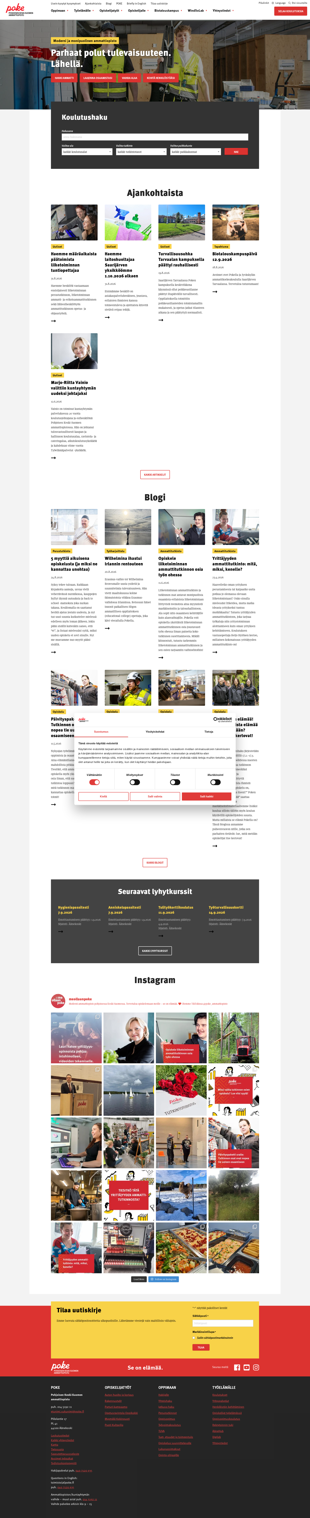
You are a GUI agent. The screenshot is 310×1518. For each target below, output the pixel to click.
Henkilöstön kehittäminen (228, 1407)
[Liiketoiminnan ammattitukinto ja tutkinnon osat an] (181, 1038)
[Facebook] (238, 1367)
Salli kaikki (206, 796)
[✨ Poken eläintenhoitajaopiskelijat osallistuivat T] (129, 1143)
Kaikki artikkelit (155, 475)
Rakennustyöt (113, 1401)
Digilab (216, 1437)
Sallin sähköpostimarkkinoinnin (215, 1338)
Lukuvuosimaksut (169, 1449)
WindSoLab (196, 10)
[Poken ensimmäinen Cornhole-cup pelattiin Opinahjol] (181, 1143)
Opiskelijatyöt (109, 10)
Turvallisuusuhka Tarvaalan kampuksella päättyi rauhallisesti (181, 259)
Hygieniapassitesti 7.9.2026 (73, 910)
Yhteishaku (165, 1401)
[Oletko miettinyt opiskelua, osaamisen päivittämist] (233, 1090)
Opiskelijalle (136, 10)
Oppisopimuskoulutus (226, 1419)
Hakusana (67, 131)
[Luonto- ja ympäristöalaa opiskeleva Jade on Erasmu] (233, 1195)
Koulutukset (219, 1395)
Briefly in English (136, 3)
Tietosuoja (57, 1449)
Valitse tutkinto (124, 145)
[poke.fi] (19, 9)
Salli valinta (155, 796)
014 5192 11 (90, 1499)
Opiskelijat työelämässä (227, 1413)
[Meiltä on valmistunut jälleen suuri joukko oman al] (181, 1090)
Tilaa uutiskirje (159, 3)
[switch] (135, 782)
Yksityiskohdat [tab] (155, 731)
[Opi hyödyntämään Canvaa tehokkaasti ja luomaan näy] (76, 1143)
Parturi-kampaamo (116, 1407)
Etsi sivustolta (299, 3)
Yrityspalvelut (220, 1401)
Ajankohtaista (93, 3)
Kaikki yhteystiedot (62, 1440)
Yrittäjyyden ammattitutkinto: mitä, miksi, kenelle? (234, 563)
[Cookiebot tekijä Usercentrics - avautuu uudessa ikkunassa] (216, 720)
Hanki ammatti (64, 78)
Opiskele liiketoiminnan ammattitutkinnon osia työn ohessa (180, 566)
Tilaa (201, 1347)
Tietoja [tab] (209, 731)
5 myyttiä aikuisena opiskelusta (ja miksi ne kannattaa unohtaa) (74, 563)
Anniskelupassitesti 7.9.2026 (124, 910)
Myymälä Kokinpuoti (117, 1419)
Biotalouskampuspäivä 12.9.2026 (234, 256)
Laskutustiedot (60, 1435)
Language (280, 3)
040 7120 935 (84, 1470)
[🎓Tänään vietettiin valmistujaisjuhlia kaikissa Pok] (76, 1090)
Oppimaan (58, 10)
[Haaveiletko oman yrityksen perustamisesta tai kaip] (76, 1247)
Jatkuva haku (166, 1407)
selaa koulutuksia (290, 11)
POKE (119, 3)
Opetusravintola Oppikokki (121, 1413)
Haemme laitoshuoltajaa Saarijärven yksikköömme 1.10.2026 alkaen (121, 264)
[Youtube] (248, 1367)
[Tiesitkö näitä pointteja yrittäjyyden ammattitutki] (129, 1195)
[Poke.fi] (64, 1367)
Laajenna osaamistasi (97, 78)
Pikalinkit (264, 3)
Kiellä (103, 796)
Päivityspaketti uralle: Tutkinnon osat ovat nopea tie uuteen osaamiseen (73, 727)
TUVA (161, 1431)
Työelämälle (82, 10)
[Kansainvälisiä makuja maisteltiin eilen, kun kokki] (181, 1247)
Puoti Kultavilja (114, 1425)
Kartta (54, 1444)
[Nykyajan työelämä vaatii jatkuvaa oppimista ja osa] (233, 1143)
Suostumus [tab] (101, 731)
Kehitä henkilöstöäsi (161, 78)
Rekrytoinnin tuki (222, 1425)
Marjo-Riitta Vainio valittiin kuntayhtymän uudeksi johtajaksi (73, 387)
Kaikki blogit (155, 863)
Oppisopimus (166, 1419)
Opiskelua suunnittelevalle (174, 1443)
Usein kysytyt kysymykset (66, 3)
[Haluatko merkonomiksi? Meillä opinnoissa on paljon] (129, 1247)
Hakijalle (163, 1395)
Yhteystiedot (222, 10)
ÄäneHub (218, 1431)
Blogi (109, 3)
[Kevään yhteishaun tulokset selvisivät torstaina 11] (233, 1038)
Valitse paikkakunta (181, 145)
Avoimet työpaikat (62, 1458)
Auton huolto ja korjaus (119, 1395)
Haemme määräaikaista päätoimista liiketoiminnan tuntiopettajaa (74, 261)
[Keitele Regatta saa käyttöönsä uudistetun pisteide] (129, 1090)
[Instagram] (256, 1367)
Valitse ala (67, 145)
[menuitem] (58, 10)
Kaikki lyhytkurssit (155, 951)
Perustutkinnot (167, 1413)
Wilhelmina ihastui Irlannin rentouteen (124, 561)
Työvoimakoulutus (169, 1425)
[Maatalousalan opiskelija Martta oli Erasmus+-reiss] (181, 1195)
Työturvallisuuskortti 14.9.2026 (226, 910)
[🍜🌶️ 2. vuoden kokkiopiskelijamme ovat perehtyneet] (233, 1247)
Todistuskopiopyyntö (64, 1463)
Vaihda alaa (129, 78)
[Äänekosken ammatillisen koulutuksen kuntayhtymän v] (129, 1038)
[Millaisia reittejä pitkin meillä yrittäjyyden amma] (76, 1038)
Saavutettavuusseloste (65, 1454)
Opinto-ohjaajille (168, 1455)
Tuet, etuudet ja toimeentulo (175, 1437)
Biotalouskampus (166, 10)
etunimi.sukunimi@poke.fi (67, 1411)
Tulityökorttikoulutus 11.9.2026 (175, 910)
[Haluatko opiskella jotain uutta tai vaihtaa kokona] (76, 1195)
